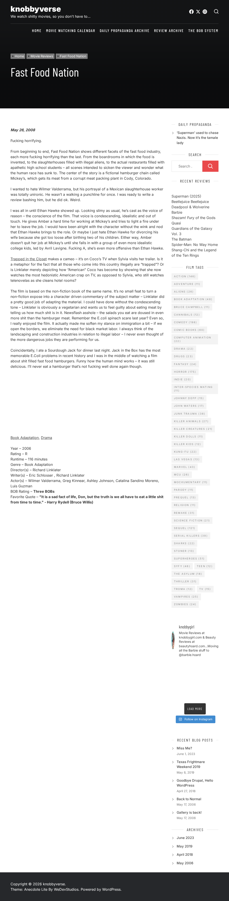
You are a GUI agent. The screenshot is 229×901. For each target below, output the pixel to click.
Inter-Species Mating (193, 388)
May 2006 (185, 863)
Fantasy (185, 364)
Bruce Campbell (192, 307)
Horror (185, 371)
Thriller (185, 581)
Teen (205, 566)
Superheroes (189, 558)
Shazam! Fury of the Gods (193, 217)
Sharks (184, 543)
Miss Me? (184, 748)
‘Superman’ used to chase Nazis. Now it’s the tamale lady (197, 138)
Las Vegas (187, 459)
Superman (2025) (186, 196)
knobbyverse (36, 8)
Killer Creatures (193, 428)
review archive (169, 30)
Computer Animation (192, 339)
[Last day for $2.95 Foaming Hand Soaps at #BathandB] (213, 665)
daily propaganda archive (125, 30)
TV (205, 589)
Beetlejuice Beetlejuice (190, 201)
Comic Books (189, 329)
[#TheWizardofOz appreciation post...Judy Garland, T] (213, 689)
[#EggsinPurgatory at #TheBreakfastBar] (189, 681)
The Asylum (188, 573)
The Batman (181, 239)
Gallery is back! (189, 812)
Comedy (185, 322)
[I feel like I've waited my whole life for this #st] (189, 696)
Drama (46, 437)
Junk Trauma (189, 413)
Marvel (184, 467)
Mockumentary (191, 482)
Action (185, 276)
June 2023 (185, 838)
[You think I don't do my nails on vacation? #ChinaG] (177, 681)
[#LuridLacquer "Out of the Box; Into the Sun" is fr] (213, 696)
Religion (185, 505)
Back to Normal (189, 799)
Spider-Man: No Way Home (195, 244)
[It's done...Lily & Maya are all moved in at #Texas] (177, 673)
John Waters (189, 405)
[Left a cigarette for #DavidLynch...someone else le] (177, 696)
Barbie (177, 212)
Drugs (183, 356)
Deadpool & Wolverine (190, 207)
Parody (183, 489)
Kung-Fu (185, 451)
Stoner (184, 551)
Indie (182, 379)
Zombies (185, 604)
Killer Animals (191, 421)
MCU (181, 474)
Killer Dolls (188, 436)
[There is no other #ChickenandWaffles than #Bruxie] (213, 681)
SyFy (182, 566)
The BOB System (203, 30)
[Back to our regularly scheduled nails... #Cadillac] (189, 673)
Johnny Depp (189, 398)
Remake (184, 512)
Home (37, 30)
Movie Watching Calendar (70, 30)
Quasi (176, 223)
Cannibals (187, 314)
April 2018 (185, 854)
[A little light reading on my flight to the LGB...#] (201, 696)
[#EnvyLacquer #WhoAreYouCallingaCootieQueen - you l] (189, 665)
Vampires (186, 596)
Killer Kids (187, 444)
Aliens (184, 291)
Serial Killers (191, 535)
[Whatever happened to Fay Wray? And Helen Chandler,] (177, 689)
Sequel (184, 528)
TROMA (183, 589)
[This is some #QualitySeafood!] (201, 681)
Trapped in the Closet (29, 259)
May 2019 (184, 846)
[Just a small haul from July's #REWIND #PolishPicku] (201, 673)
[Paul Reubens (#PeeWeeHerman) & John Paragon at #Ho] (201, 689)
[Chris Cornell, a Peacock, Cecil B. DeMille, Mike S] (189, 689)
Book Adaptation (25, 437)
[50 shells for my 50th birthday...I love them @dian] (213, 673)
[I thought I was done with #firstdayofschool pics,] (177, 665)
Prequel (185, 497)
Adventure (187, 284)
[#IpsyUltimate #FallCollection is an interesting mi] (201, 665)
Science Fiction (192, 520)
